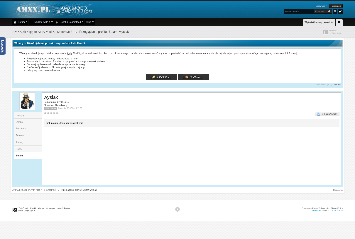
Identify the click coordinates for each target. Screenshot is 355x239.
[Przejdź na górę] (177, 209)
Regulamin (338, 190)
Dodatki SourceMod (69, 22)
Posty (19, 149)
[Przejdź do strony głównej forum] (53, 9)
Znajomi (20, 135)
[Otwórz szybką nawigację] (339, 22)
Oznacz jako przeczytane (50, 208)
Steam (19, 155)
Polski (33, 208)
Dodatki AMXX (41, 22)
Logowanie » (321, 6)
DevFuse (337, 84)
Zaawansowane (335, 11)
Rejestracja (336, 6)
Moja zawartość (328, 114)
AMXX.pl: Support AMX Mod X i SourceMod (34, 190)
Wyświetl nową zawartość (319, 22)
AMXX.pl (325, 210)
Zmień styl (23, 208)
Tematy (20, 142)
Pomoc (67, 208)
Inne (88, 22)
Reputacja (21, 128)
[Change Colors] (340, 11)
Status (19, 122)
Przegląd (20, 115)
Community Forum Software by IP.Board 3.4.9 (322, 208)
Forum (20, 22)
